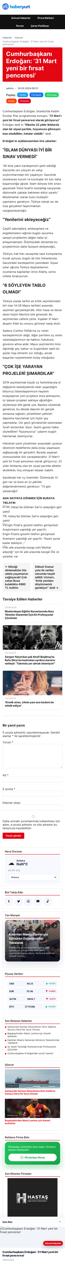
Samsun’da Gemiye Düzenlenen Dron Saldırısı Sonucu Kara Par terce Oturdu (31, 1028)
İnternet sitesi (11, 802)
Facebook (36, 95)
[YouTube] (38, 902)
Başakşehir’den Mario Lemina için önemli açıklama (29, 1035)
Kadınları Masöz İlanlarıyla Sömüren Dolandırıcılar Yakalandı (33, 1041)
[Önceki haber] (47, 925)
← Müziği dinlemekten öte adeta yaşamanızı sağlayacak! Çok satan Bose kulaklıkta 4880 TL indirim (16, 577)
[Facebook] (9, 902)
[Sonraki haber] (54, 925)
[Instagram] (28, 902)
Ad (5, 775)
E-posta (9, 789)
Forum (20, 25)
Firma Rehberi (45, 17)
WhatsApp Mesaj (32, 1157)
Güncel (19, 37)
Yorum (8, 742)
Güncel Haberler (21, 17)
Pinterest (24, 101)
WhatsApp (52, 95)
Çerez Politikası (40, 25)
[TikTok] (48, 902)
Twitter (22, 95)
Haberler (7, 37)
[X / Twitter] (19, 902)
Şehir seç (14, 870)
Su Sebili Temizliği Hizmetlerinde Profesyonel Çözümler (31, 1048)
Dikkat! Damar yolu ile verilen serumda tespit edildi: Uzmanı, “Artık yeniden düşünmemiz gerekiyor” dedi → (46, 577)
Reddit (11, 101)
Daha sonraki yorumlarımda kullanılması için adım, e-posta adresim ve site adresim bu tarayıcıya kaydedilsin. (31, 824)
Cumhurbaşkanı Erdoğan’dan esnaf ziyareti (30, 1053)
